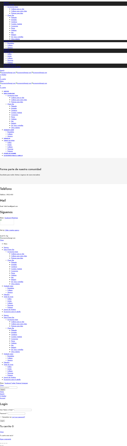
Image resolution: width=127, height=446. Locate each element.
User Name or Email (7, 410)
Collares (10, 45)
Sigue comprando (5, 439)
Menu (2, 81)
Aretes (9, 56)
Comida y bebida (16, 24)
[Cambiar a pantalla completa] (2, 443)
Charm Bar (10, 15)
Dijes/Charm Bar (9, 5)
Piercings (10, 60)
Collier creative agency (12, 230)
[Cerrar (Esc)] (6, 443)
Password (3, 413)
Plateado (14, 17)
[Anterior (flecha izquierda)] (0, 445)
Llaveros (10, 47)
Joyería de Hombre (10, 65)
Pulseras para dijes (17, 13)
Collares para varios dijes (19, 11)
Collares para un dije (17, 9)
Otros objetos (15, 39)
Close (2, 240)
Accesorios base (12, 7)
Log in (2, 421)
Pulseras (10, 62)
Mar (12, 32)
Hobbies (14, 30)
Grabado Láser (8, 41)
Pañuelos (6, 50)
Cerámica (14, 22)
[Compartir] (4, 443)
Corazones (14, 26)
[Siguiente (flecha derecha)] (2, 445)
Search (3, 389)
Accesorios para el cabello (12, 67)
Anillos (9, 54)
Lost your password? (18, 417)
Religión (13, 35)
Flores (13, 28)
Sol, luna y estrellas (17, 37)
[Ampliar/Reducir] (0, 443)
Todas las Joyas (8, 52)
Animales (14, 20)
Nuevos (6, 2)
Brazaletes (10, 43)
